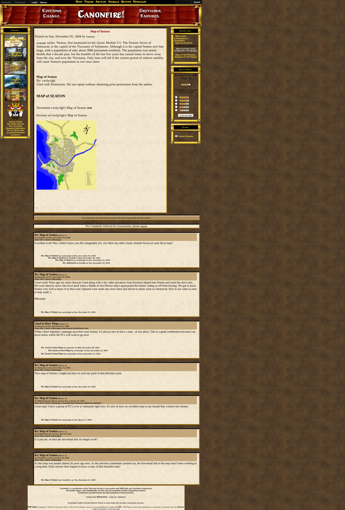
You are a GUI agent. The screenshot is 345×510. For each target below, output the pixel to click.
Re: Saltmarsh (69, 263)
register (143, 226)
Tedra (39, 401)
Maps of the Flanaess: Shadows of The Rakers (186, 56)
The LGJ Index (15, 126)
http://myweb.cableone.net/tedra (85, 403)
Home (79, 1)
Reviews (126, 1)
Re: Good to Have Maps (52, 347)
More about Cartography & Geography (181, 38)
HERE (89, 108)
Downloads (139, 1)
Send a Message (53, 240)
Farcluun (90, 37)
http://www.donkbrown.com (75, 328)
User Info (39, 240)
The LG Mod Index (15, 130)
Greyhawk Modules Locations (15, 133)
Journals (113, 1)
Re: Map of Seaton (50, 256)
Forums (88, 1)
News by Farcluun (183, 43)
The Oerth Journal (15, 124)
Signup (43, 2)
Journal (65, 403)
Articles (101, 1)
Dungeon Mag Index (15, 128)
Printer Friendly (185, 136)
